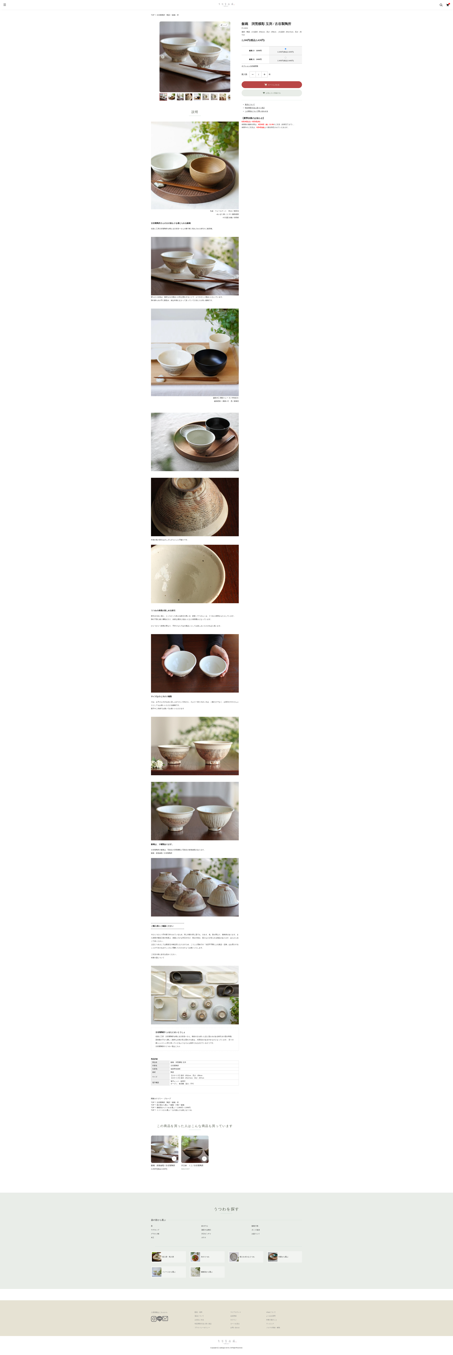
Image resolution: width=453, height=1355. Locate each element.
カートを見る (235, 1324)
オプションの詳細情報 (250, 66)
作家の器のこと (271, 1320)
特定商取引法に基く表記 (203, 1324)
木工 (152, 1237)
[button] (163, 97)
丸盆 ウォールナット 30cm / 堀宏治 (224, 211)
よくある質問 (270, 1316)
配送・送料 (198, 1312)
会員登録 (233, 1316)
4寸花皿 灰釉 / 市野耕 (231, 217)
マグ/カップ (155, 1230)
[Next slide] (227, 56)
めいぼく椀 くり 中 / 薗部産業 (228, 214)
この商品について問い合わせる (256, 111)
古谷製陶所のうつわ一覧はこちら (167, 1046)
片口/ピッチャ (206, 1234)
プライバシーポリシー (202, 1327)
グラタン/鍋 (155, 1234)
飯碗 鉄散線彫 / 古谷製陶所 (161, 853)
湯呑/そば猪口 (206, 1230)
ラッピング (270, 1324)
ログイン (233, 1320)
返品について (250, 104)
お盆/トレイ (256, 1234)
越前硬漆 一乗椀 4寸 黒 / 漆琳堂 (226, 401)
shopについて (271, 1312)
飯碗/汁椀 (255, 1226)
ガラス (203, 1237)
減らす (253, 74)
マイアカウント (235, 1312)
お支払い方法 (199, 1320)
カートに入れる (273, 84)
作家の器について (157, 958)
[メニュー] (4, 4)
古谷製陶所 (175, 1065)
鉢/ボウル (204, 1226)
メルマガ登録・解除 (273, 1327)
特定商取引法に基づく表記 (255, 108)
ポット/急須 (256, 1230)
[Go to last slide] (162, 56)
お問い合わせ (235, 1327)
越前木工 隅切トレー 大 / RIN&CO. (226, 398)
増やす (264, 74)
